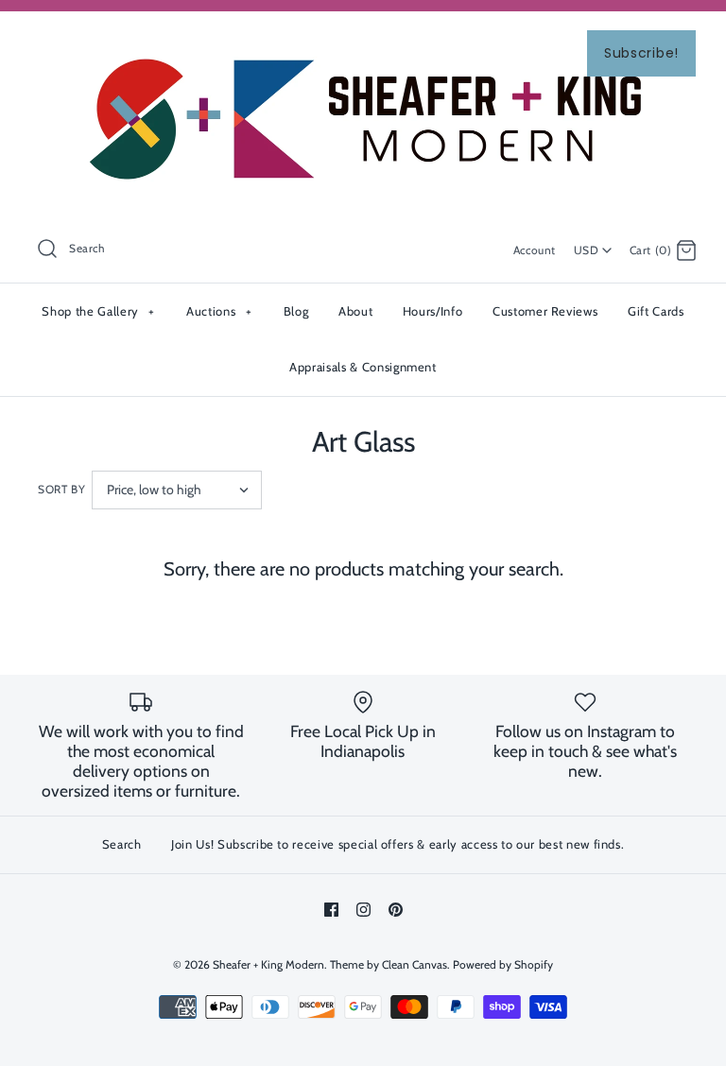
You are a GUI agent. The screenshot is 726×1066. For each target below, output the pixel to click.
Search (122, 843)
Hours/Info (433, 310)
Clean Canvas (414, 964)
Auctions (218, 310)
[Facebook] (331, 910)
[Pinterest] (396, 910)
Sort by (61, 489)
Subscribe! (641, 52)
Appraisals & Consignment (363, 366)
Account (534, 250)
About (355, 310)
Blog (296, 310)
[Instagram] (363, 910)
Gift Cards (656, 310)
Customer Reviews (545, 310)
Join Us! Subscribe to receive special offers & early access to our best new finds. (397, 843)
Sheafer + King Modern (268, 964)
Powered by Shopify (503, 964)
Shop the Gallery (98, 310)
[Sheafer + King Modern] (363, 41)
